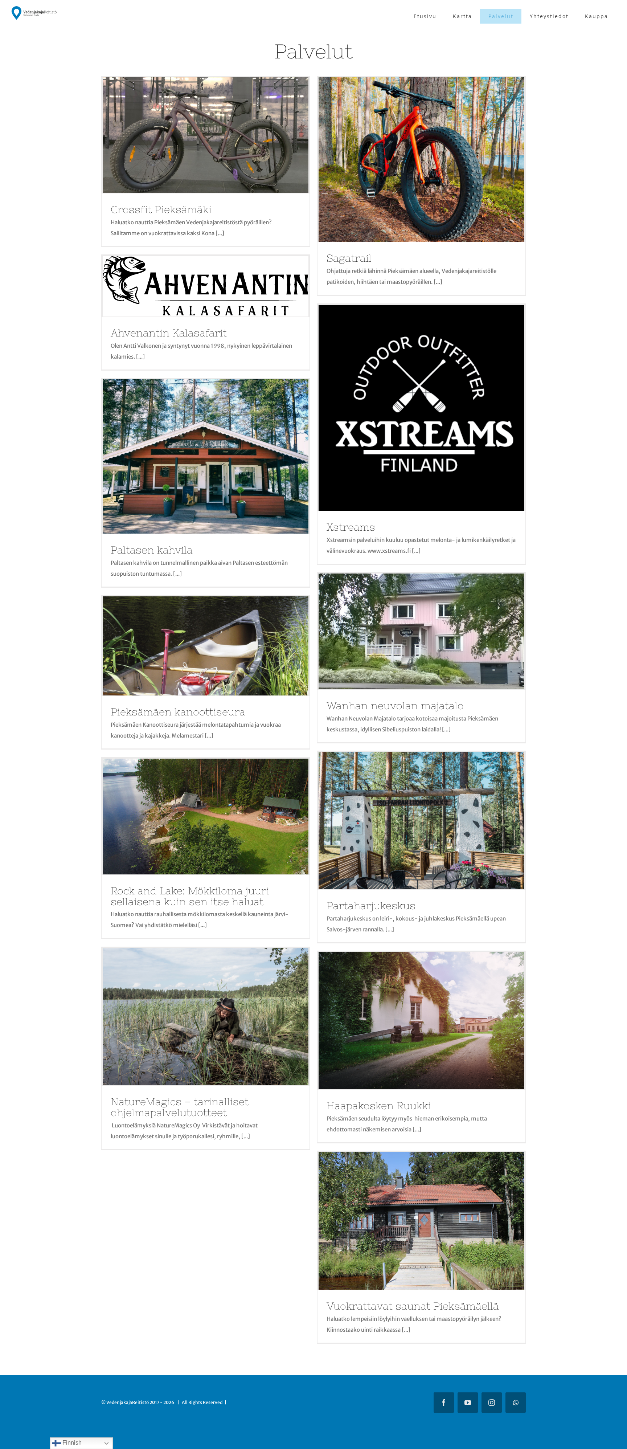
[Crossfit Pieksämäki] (205, 135)
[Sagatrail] (421, 159)
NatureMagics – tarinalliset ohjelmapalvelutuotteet (180, 1107)
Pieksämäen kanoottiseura (178, 712)
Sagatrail (349, 258)
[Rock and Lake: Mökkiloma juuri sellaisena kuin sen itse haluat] (205, 816)
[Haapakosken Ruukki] (421, 1020)
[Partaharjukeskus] (421, 820)
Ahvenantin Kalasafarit (169, 333)
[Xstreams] (421, 408)
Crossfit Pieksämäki (161, 209)
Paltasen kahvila (152, 550)
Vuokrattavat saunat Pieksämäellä (413, 1306)
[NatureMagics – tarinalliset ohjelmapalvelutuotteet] (205, 1016)
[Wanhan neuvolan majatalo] (421, 631)
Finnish (71, 1443)
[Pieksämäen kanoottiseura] (205, 646)
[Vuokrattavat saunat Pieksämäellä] (421, 1221)
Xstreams (351, 527)
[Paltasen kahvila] (205, 456)
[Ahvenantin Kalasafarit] (205, 286)
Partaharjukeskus (371, 905)
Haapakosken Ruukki (379, 1105)
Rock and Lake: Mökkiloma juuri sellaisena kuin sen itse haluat (190, 896)
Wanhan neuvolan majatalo (395, 705)
